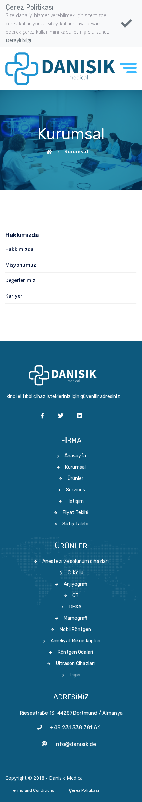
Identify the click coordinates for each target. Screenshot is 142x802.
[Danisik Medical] (60, 68)
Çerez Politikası (84, 790)
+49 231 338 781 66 (75, 727)
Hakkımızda (19, 249)
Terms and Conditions (32, 790)
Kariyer (13, 295)
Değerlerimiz (20, 280)
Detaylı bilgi (18, 40)
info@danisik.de (75, 744)
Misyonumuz (20, 264)
